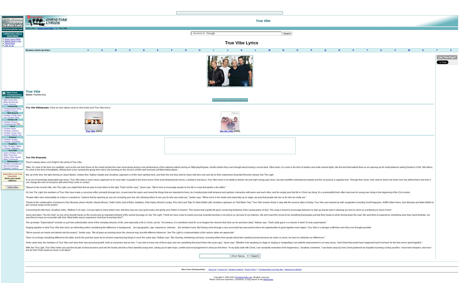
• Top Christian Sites (11, 117)
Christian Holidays (236, 269)
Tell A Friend (9, 43)
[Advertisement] (218, 12)
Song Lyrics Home (12, 39)
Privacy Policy (250, 269)
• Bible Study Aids (10, 100)
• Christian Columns (11, 131)
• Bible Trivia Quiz (10, 155)
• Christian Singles (10, 140)
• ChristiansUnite (12, 124)
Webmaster (268, 279)
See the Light (226, 131)
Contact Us (222, 269)
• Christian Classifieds (11, 142)
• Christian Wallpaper (11, 148)
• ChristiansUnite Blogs (12, 109)
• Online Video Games (12, 157)
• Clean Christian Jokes (12, 153)
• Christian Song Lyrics (12, 133)
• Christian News (9, 129)
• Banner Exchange (11, 166)
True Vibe (90, 131)
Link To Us (9, 45)
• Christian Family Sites (12, 115)
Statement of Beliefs (293, 269)
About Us (212, 269)
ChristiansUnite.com (243, 277)
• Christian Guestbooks (12, 164)
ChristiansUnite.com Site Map (271, 269)
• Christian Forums (10, 111)
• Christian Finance (10, 122)
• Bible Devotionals (10, 102)
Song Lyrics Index (46, 28)
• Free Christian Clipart (12, 146)
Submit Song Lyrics (12, 41)
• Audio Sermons (9, 104)
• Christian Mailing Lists (12, 135)
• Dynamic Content (10, 168)
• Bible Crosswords (10, 159)
